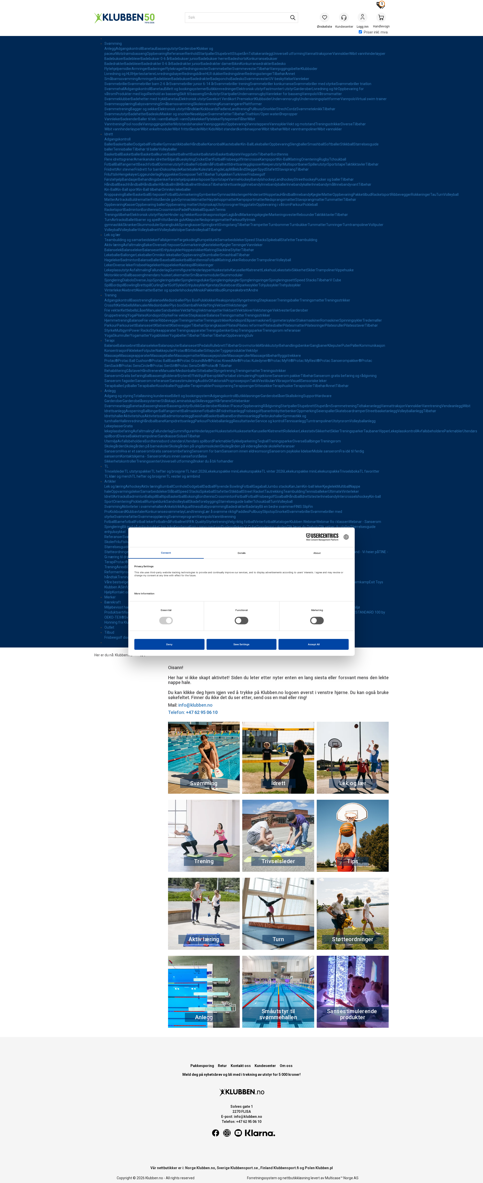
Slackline (223, 250)
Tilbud (109, 632)
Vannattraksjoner (319, 54)
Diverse (347, 124)
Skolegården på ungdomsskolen (194, 446)
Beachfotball (148, 164)
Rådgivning (271, 406)
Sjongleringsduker (195, 280)
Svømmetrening (117, 109)
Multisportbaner (295, 164)
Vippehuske (344, 270)
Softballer (332, 144)
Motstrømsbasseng (131, 54)
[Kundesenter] (344, 17)
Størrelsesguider (117, 547)
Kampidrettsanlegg (179, 421)
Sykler (180, 285)
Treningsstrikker (328, 124)
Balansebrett (127, 346)
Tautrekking (273, 491)
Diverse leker (123, 265)
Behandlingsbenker (153, 179)
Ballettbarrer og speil (142, 220)
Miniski (199, 290)
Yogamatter (139, 335)
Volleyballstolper (172, 230)
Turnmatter (334, 200)
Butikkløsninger (248, 396)
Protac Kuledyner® (255, 361)
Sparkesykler (248, 285)
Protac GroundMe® (195, 361)
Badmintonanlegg (178, 416)
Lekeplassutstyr (117, 270)
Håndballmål (169, 184)
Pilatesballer (273, 325)
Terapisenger (244, 386)
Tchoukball (337, 159)
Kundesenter (265, 1066)
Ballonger (128, 255)
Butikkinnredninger (221, 89)
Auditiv (203, 381)
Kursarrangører (231, 104)
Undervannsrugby (252, 94)
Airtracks (122, 200)
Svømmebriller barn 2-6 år (148, 84)
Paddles (242, 512)
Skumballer (211, 255)
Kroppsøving (114, 195)
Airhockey (133, 486)
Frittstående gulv (164, 200)
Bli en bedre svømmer (276, 507)
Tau (433, 195)
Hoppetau (272, 195)
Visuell (295, 381)
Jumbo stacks (278, 486)
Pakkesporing (202, 1066)
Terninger (239, 245)
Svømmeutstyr (116, 114)
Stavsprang (286, 169)
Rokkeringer (420, 195)
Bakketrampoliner (144, 436)
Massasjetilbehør (264, 356)
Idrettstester (311, 496)
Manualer (140, 305)
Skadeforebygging (203, 502)
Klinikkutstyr (269, 346)
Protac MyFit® (281, 361)
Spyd (262, 169)
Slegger (251, 169)
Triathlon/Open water (262, 114)
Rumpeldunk (207, 240)
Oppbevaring (157, 54)
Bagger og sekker (144, 109)
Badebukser (114, 59)
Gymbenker (208, 195)
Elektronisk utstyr (250, 89)
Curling (156, 285)
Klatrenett (254, 270)
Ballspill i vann (177, 119)
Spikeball (273, 240)
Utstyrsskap (207, 205)
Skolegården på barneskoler (147, 446)
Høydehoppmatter (221, 200)
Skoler (109, 542)
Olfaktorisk (217, 381)
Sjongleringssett (282, 280)
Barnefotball (125, 522)
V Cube (335, 280)
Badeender (129, 119)
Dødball (209, 486)
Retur (222, 1066)
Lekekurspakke (250, 471)
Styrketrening (217, 522)
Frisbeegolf (233, 159)
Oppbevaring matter (182, 205)
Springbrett (210, 225)
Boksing (191, 496)
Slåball (173, 491)
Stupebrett (223, 54)
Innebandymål (323, 184)
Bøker (148, 245)
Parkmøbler (453, 431)
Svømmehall (114, 89)
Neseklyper (199, 114)
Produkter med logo (131, 94)
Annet (290, 74)
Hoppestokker (193, 250)
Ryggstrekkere (289, 356)
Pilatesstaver (354, 325)
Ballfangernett (126, 164)
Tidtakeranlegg (261, 54)
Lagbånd (233, 215)
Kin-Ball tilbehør (149, 189)
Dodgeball (141, 144)
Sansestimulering (183, 381)
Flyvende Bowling (228, 486)
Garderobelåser (273, 396)
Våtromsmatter (329, 94)
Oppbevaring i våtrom (273, 205)
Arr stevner (126, 169)
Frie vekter (112, 310)
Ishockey (268, 179)
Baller (108, 144)
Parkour (296, 205)
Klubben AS (113, 587)
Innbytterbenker (284, 411)
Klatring (295, 159)
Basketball (112, 154)
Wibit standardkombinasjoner (238, 129)
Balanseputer (169, 346)
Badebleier (132, 59)
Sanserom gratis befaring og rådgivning (345, 376)
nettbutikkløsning (296, 1178)
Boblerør (171, 376)
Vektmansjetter (210, 310)
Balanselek (113, 250)
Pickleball (310, 205)
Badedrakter (114, 64)
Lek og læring (114, 486)
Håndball (111, 184)
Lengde (218, 169)
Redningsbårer (194, 74)
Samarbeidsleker (231, 240)
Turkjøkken (224, 174)
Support (309, 396)
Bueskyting (186, 159)
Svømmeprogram (183, 517)
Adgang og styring (118, 396)
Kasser (130, 205)
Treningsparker (250, 330)
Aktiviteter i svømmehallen (143, 507)
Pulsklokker (207, 300)
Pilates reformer (250, 325)
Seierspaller (325, 411)
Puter (346, 346)
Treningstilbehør (117, 215)
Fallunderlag (160, 270)
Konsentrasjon (115, 351)
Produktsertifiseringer (121, 612)
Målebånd (237, 169)
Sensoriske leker (314, 381)
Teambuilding (306, 240)
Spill (107, 285)
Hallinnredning (131, 421)
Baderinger (157, 69)
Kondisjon (154, 315)
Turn (440, 195)
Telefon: (193, 712)
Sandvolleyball (197, 230)
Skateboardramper (350, 411)
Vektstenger (238, 305)
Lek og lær (112, 235)
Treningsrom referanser (282, 330)
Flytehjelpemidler (118, 69)
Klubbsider (309, 69)
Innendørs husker (158, 275)
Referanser (176, 54)
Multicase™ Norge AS (341, 1178)
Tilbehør (263, 69)
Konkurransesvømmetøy (165, 512)
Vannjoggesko (215, 124)
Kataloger (282, 522)
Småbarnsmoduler (205, 275)
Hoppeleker (170, 265)
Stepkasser (268, 300)
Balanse (144, 260)
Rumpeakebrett (235, 290)
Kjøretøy (212, 285)
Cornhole (180, 486)
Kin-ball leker (312, 486)
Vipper (384, 431)
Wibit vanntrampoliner (299, 129)
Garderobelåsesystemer (142, 401)
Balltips (162, 496)
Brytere (183, 376)
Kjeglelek (330, 486)
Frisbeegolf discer (118, 637)
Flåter (242, 119)
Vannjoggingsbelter (285, 69)
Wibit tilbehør (272, 129)
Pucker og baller (328, 179)
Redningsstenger (258, 74)
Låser (142, 310)
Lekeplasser (114, 426)
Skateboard (228, 285)
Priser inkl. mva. (376, 32)
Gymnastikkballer (176, 144)
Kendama (181, 527)
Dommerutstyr (170, 164)
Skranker (130, 225)
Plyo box (176, 305)
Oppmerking (306, 411)
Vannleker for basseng (284, 94)
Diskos (165, 169)
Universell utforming (289, 54)
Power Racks (140, 330)
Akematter (144, 290)
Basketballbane (219, 416)
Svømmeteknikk (309, 109)
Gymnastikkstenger (232, 195)
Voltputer (376, 225)
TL (106, 466)
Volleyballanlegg (410, 411)
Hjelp (108, 592)
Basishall (199, 416)
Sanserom (112, 376)
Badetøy (252, 507)
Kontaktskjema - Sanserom (142, 456)
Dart (209, 159)
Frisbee (139, 265)
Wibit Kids (207, 129)
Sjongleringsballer (167, 280)
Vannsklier (341, 54)
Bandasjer (130, 179)
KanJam (295, 486)
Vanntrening (114, 124)
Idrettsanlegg (240, 164)
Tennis (220, 210)
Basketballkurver (154, 154)
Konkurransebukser (262, 59)
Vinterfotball (264, 522)
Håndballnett (189, 184)
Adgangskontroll (129, 49)
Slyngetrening (248, 300)
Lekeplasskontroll (403, 431)
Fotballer (156, 144)
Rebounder (305, 215)
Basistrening (140, 300)
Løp (226, 169)
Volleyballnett (148, 230)
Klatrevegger (181, 325)
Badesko (279, 64)
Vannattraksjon (393, 406)
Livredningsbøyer (168, 74)
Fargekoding (187, 240)
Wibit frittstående (186, 129)
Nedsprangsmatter (280, 200)
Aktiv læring (113, 245)
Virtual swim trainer (371, 99)
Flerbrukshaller (271, 416)
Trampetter (259, 225)
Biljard (172, 159)
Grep (234, 330)
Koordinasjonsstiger (211, 215)
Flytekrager (174, 69)
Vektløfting (205, 305)
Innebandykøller (299, 184)
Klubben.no (124, 655)
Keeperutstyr (272, 164)
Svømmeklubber (117, 99)
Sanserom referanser (152, 381)
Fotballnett (220, 164)
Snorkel (281, 512)
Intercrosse (251, 159)
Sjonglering (113, 280)
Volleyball (451, 195)
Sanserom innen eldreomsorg (245, 451)
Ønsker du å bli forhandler (213, 461)
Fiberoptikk (213, 376)
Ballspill (151, 496)
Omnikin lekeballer (176, 189)
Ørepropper (288, 114)
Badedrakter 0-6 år (156, 64)
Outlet (109, 627)
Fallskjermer (168, 240)
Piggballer (183, 386)
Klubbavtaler (135, 512)
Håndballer (199, 144)
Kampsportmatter (250, 200)
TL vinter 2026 (273, 471)
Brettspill (144, 285)
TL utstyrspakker (138, 471)
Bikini (236, 64)
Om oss (286, 1066)
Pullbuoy (256, 109)
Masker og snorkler (175, 114)
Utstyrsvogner (228, 205)
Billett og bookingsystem (190, 396)
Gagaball (260, 486)
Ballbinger (151, 411)
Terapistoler (303, 386)
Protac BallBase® (166, 361)
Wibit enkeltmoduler (156, 129)
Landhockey (284, 179)
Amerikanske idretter (151, 159)
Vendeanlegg (452, 406)
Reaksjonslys (226, 300)
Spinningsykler (351, 320)
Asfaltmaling (133, 245)
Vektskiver (244, 310)
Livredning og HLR (118, 74)
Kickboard (118, 512)
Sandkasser (167, 436)
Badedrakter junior (186, 64)
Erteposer (157, 195)
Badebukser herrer (213, 59)
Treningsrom (330, 441)
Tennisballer (123, 149)
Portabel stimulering (238, 376)
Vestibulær (266, 381)
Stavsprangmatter (310, 200)
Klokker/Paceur (230, 406)
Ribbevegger (401, 195)
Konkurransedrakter (256, 64)
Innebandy (253, 184)
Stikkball (346, 144)
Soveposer (187, 174)
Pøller (354, 346)
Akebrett (129, 290)
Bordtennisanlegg (245, 416)
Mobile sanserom (326, 451)
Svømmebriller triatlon (353, 84)
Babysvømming (147, 104)
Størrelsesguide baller (235, 502)
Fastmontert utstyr (279, 89)
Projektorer (263, 376)
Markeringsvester (283, 215)
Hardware (324, 396)
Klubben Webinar (303, 522)
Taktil (254, 381)
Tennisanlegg (295, 421)
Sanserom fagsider (119, 381)
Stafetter (288, 240)
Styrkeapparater (163, 330)
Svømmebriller (116, 84)
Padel (183, 210)
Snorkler (269, 109)
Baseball (167, 260)
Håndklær (192, 109)
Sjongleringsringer (254, 280)
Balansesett (152, 250)
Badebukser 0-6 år (155, 59)
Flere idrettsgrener (119, 159)
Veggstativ (249, 154)
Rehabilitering (115, 371)
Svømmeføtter (220, 114)
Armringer (140, 69)
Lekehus (268, 270)
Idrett (108, 134)
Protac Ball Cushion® (135, 361)
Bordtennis (279, 154)
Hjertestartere (144, 74)
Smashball (315, 144)
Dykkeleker (196, 119)
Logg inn (362, 18)
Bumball (166, 486)
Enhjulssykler (172, 250)
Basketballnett (179, 154)
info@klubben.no (195, 705)
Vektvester (281, 310)
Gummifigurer (181, 270)
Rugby (324, 159)
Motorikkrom (114, 275)
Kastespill (186, 265)
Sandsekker (171, 310)
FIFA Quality (197, 522)
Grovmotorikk (249, 346)
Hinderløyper (202, 270)
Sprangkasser (190, 225)
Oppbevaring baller (151, 205)
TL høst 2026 (196, 471)
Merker (110, 597)
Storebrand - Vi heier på (360, 552)
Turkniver (240, 174)
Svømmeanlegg (117, 406)
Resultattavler (244, 421)
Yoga (131, 315)
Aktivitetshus (134, 416)
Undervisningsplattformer (320, 99)
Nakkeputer (165, 351)
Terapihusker (283, 386)
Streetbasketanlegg (381, 411)
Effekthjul (197, 376)
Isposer (256, 164)
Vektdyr (252, 351)
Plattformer (252, 104)
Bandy (256, 179)
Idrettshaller (114, 416)
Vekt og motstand (301, 124)
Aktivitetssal (154, 416)
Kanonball (215, 144)
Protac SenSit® (165, 366)
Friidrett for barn (147, 169)
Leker (234, 260)
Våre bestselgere (118, 582)
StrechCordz (286, 109)
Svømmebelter (220, 69)
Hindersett (256, 195)
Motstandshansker (189, 124)
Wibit (251, 119)
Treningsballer (288, 300)
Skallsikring (294, 396)
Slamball (190, 305)
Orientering (310, 159)
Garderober (188, 49)
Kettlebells (125, 305)
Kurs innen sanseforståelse (185, 456)
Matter (327, 195)
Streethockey (304, 179)
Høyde (176, 169)
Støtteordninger (117, 552)
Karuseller (238, 270)
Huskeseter (243, 431)
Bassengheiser (155, 406)
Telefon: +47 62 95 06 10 (241, 1122)
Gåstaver (133, 371)
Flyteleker (213, 119)
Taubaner (371, 431)
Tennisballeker (316, 491)
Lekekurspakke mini (222, 471)
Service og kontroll (270, 421)
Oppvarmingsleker (125, 491)
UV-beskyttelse (281, 79)
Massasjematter (187, 356)
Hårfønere (223, 401)
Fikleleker (134, 351)
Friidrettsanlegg (231, 411)
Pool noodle (133, 124)
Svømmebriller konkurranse (272, 84)
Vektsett (221, 305)
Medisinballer (173, 300)
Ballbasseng (134, 275)
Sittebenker (240, 401)
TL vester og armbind (183, 476)
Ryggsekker (169, 174)
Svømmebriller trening (232, 84)
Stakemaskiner (308, 320)
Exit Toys (376, 582)
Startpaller (206, 54)
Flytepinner (229, 119)
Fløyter (163, 215)
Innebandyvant (346, 184)
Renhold (191, 54)
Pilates (141, 315)
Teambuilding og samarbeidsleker (131, 240)
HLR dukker (214, 74)
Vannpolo (309, 94)
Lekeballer (261, 144)
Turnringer (334, 225)
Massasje (111, 356)
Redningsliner (234, 74)
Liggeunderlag (149, 174)
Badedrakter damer (216, 64)
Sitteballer (196, 351)
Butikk (195, 406)
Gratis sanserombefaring (172, 451)
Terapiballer (113, 386)
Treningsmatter (312, 300)
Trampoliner (266, 260)
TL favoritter (369, 471)
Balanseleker (132, 250)
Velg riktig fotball (241, 522)
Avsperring (134, 411)
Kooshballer (165, 386)
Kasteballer (232, 144)
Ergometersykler (283, 320)
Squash (209, 210)
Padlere (224, 109)
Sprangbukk (169, 225)
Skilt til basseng (191, 94)
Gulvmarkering (187, 195)
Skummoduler (148, 225)
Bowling (131, 285)
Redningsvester (195, 69)
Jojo (149, 280)
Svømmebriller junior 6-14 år (191, 84)
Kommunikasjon (372, 346)
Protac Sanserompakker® (340, 361)
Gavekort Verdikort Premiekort (231, 99)
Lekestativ (283, 270)
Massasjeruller (239, 356)
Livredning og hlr (325, 89)
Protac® (181, 351)
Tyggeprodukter (233, 351)
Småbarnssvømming (121, 79)
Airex (120, 567)
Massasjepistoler (213, 356)
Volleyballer (168, 149)
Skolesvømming (206, 104)
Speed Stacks (255, 240)
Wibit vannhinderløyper (367, 54)
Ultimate (335, 491)
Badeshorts (237, 59)
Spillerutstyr (317, 164)
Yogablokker (159, 335)
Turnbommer (279, 225)
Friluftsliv (111, 174)
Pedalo (204, 346)
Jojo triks (166, 527)
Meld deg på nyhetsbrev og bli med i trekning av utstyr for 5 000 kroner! (241, 1075)
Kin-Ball (247, 144)
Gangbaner (319, 346)
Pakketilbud (362, 195)
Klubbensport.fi (286, 1168)
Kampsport (268, 159)
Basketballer (123, 144)
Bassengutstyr (167, 49)
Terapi (109, 340)
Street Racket (253, 491)
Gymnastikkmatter (192, 200)
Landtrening (239, 109)
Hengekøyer (128, 174)
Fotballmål (204, 164)
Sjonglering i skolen (271, 527)
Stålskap (168, 401)
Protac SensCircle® (137, 366)
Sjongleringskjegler (225, 280)
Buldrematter (140, 200)
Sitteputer (212, 351)
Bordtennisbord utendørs (164, 441)
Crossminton (169, 210)
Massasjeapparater (134, 356)
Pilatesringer (315, 325)
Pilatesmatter (294, 325)
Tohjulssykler (268, 285)
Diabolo (128, 280)
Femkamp (361, 582)
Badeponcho (220, 79)
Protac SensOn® (191, 366)
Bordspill (118, 285)
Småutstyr (212, 94)
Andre (253, 290)
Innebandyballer (274, 184)
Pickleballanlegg (220, 421)
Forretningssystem (262, 1178)
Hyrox (124, 572)
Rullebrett (218, 346)
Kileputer (193, 220)
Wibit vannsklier (329, 129)
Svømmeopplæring (119, 104)
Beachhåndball (130, 184)
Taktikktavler (355, 164)
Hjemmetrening (116, 320)
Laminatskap (185, 401)
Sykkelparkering (244, 441)
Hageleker (112, 260)
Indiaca (205, 184)
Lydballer (130, 386)
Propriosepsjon (238, 381)
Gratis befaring (133, 376)
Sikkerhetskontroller (120, 461)
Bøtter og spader (166, 290)
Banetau (148, 49)
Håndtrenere (151, 371)
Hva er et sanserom (136, 451)
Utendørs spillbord (198, 441)
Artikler (110, 481)
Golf (172, 285)
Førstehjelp (113, 179)
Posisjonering (222, 386)
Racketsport (381, 195)
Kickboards (209, 109)
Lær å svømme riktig (220, 512)
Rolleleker (291, 431)
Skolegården (114, 446)
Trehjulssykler (290, 285)
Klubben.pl (324, 1168)
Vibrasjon (282, 381)
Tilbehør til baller (146, 149)
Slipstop (268, 512)
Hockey (245, 179)
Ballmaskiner (192, 411)
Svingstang (228, 225)
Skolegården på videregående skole (248, 446)
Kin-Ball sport (126, 189)
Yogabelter (178, 335)
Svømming (113, 44)
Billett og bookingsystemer (185, 89)
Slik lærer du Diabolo (303, 527)
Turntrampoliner (356, 225)
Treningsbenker (218, 330)
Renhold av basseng (163, 94)
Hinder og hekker (182, 215)
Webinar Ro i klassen (332, 522)
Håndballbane (153, 421)
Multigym (122, 330)
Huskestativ (221, 270)
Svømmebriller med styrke (315, 84)
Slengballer (298, 144)
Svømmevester (244, 69)
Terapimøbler (201, 386)
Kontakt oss (121, 592)
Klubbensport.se (244, 1168)
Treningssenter (148, 461)
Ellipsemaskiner (257, 320)
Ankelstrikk (173, 507)
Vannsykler (278, 124)
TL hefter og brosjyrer (168, 471)
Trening (110, 295)
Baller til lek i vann (152, 119)
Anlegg (110, 49)
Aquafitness (191, 507)
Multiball (343, 486)
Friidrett (110, 169)
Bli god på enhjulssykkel (140, 527)
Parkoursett (126, 325)
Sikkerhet (299, 270)
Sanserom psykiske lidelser (290, 451)
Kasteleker (212, 245)
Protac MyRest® (306, 361)
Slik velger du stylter (334, 527)
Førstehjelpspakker (184, 179)
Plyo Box (191, 300)
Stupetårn (240, 54)
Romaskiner (329, 320)
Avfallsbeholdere (430, 431)
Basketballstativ (203, 154)
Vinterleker (113, 290)
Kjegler (316, 195)
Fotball (109, 164)
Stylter (235, 250)
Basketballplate (228, 154)
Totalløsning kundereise (152, 396)
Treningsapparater (191, 330)
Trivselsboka (349, 471)
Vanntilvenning (224, 517)
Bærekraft (112, 602)
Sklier (311, 270)
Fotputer (149, 351)
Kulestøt (205, 169)
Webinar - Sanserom (365, 522)
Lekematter (181, 275)
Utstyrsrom (341, 421)
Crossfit (110, 305)
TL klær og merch (118, 476)
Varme (233, 179)
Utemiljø (110, 441)
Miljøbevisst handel (119, 607)
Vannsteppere (258, 124)
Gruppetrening (115, 315)
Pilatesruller (334, 325)
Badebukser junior (184, 59)
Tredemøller (372, 320)
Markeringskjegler (254, 215)
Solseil (182, 436)
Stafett (271, 169)
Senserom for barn (207, 451)
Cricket (200, 159)
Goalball (281, 496)
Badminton (132, 210)
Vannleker (301, 79)
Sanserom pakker (286, 376)
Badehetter (137, 114)
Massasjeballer (162, 356)
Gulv (250, 335)
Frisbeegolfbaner (257, 411)
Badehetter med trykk (148, 99)
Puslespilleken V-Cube (238, 527)
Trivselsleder (114, 471)
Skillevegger (205, 401)
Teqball (263, 441)
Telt (199, 174)
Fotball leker (144, 522)
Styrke (167, 315)
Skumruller (121, 335)
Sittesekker (264, 386)
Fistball (218, 159)
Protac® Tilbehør (218, 366)
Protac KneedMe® (225, 361)
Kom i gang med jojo (205, 527)
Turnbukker (299, 225)
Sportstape (336, 164)
